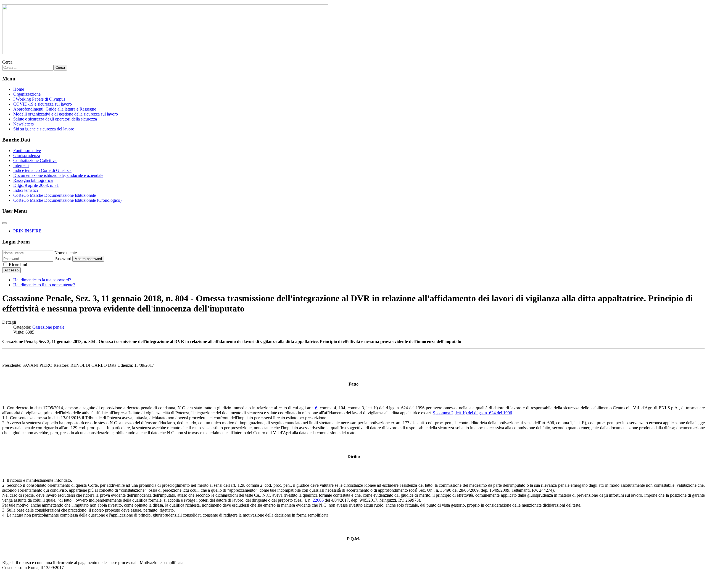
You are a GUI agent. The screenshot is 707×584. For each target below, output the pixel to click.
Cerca (7, 62)
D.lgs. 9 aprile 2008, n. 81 (36, 185)
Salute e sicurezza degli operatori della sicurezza (55, 119)
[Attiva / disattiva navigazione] (4, 223)
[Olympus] (165, 52)
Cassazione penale (48, 327)
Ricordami (18, 264)
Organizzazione (27, 94)
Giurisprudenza (26, 155)
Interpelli (21, 165)
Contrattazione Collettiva (35, 160)
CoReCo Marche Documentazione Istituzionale (54, 195)
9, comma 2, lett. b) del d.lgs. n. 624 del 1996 (472, 412)
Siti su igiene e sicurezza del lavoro (43, 129)
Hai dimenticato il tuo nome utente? (44, 284)
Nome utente (65, 252)
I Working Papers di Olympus (39, 99)
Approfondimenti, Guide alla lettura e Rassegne (54, 109)
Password (62, 258)
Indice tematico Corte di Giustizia (42, 170)
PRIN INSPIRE (27, 231)
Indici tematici (25, 190)
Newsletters (23, 124)
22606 (318, 500)
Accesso (11, 270)
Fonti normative (27, 150)
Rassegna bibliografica (33, 180)
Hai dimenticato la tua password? (42, 279)
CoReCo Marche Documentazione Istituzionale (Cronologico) (67, 200)
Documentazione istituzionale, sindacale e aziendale (58, 175)
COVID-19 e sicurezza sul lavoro (42, 104)
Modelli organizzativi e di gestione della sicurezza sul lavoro (65, 114)
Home (18, 89)
